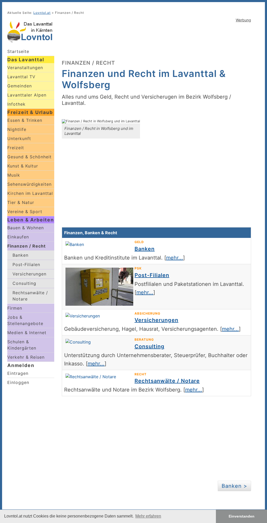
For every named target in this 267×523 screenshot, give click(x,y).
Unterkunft (19, 138)
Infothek (16, 104)
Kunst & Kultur (22, 166)
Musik (13, 175)
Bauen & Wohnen (25, 227)
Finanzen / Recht (26, 246)
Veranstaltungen (25, 67)
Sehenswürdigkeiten (29, 184)
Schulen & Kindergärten (21, 345)
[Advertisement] (156, 40)
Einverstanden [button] (241, 516)
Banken (20, 255)
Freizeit (15, 147)
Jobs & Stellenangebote (25, 320)
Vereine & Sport (24, 211)
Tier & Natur (20, 202)
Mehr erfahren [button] (148, 516)
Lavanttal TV (21, 76)
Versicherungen (29, 273)
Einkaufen (18, 236)
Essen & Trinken (24, 120)
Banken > (234, 486)
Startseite (18, 51)
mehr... (174, 258)
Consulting (24, 283)
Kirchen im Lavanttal (30, 193)
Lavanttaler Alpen (26, 95)
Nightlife (16, 129)
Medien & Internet (26, 332)
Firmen (14, 308)
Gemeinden (19, 85)
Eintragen (17, 373)
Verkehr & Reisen (26, 357)
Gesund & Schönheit (29, 156)
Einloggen (18, 382)
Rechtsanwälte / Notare (30, 296)
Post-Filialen (26, 264)
